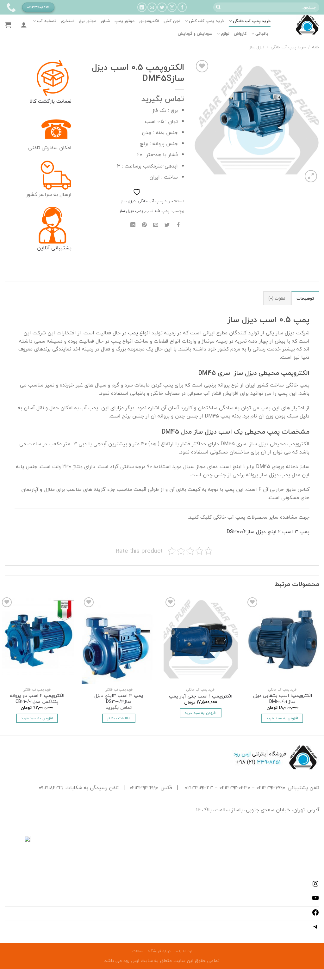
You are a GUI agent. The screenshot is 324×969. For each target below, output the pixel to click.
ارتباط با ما (183, 951)
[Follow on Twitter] (161, 7)
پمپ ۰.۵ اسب (157, 210)
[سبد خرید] (8, 25)
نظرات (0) (276, 298)
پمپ (133, 332)
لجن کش (172, 20)
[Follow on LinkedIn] (141, 7)
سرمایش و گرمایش (195, 33)
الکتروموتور (149, 20)
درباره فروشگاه (159, 951)
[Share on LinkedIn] (133, 225)
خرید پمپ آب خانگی (252, 20)
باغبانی (261, 33)
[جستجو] (218, 7)
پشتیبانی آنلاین (54, 247)
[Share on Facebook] (178, 225)
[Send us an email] (152, 7)
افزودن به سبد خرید (282, 718)
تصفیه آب (46, 20)
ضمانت (63, 101)
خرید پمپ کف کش (206, 20)
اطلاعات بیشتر (118, 718)
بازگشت (45, 101)
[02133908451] (10, 7)
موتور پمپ (124, 20)
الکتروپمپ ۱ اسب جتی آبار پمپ (200, 696)
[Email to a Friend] (156, 225)
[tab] (305, 298)
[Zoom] (311, 176)
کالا (32, 101)
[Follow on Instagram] (172, 7)
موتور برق (87, 20)
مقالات (137, 951)
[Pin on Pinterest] (144, 225)
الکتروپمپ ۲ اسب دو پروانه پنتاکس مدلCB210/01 (37, 698)
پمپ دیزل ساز (131, 210)
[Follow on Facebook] (182, 7)
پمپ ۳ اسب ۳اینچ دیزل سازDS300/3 (118, 698)
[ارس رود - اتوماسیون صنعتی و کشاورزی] (299, 25)
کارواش (240, 33)
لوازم (225, 33)
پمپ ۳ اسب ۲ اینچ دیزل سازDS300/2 (268, 531)
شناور (105, 20)
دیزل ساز (257, 47)
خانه (315, 47)
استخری (67, 20)
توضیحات (305, 298)
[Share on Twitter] (167, 225)
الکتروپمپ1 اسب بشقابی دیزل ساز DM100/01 (282, 698)
